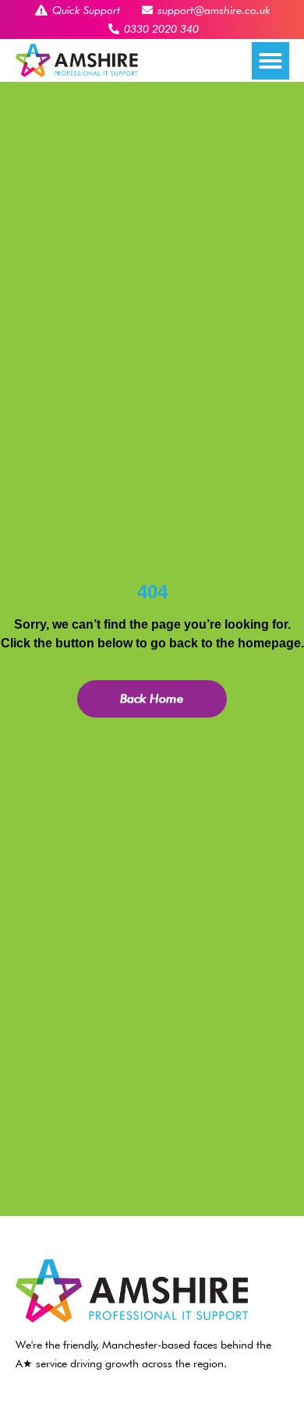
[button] (270, 61)
